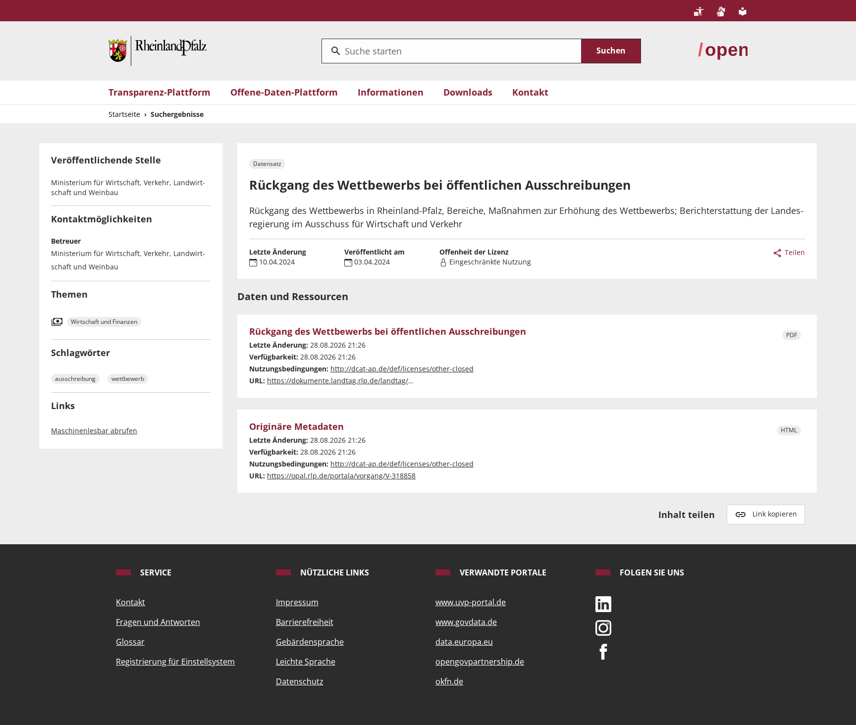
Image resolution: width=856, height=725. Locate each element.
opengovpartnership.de (479, 661)
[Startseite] (157, 50)
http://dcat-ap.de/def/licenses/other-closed (402, 368)
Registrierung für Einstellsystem (175, 661)
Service (154, 572)
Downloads (467, 92)
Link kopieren (774, 513)
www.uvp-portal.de (470, 602)
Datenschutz (299, 681)
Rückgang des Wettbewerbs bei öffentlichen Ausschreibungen (387, 331)
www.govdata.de (466, 622)
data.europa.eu (464, 641)
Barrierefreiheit (304, 622)
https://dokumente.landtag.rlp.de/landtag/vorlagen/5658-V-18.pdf (376, 380)
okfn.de (449, 681)
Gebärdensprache (310, 641)
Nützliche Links (333, 572)
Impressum (297, 602)
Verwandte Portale (502, 572)
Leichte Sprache (305, 661)
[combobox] (451, 51)
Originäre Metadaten (296, 426)
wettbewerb (127, 378)
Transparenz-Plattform (159, 92)
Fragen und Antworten (158, 622)
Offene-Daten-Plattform (284, 92)
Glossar (130, 641)
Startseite (124, 114)
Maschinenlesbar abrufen (94, 430)
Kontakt (530, 92)
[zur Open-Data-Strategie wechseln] (723, 50)
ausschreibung (75, 378)
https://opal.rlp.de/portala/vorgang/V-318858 (341, 475)
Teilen (794, 252)
